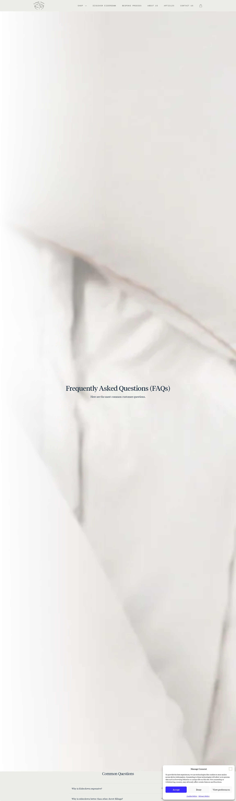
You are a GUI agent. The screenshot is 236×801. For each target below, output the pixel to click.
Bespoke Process (132, 6)
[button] (230, 769)
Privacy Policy (204, 796)
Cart (202, 6)
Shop (81, 6)
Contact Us (186, 6)
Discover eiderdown (104, 6)
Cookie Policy (192, 796)
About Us (153, 6)
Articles (169, 6)
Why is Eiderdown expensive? (87, 788)
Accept (176, 789)
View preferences (221, 789)
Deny (198, 789)
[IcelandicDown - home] (38, 6)
